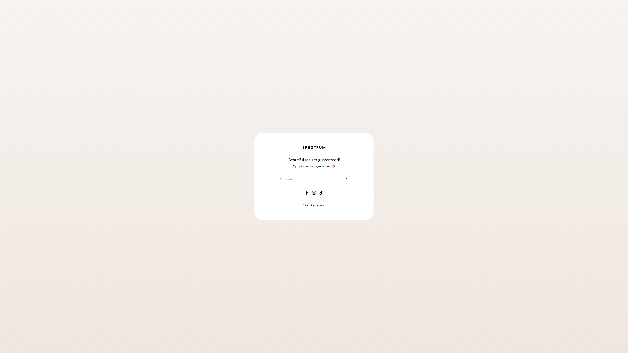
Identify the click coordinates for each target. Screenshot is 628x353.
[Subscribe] (344, 179)
